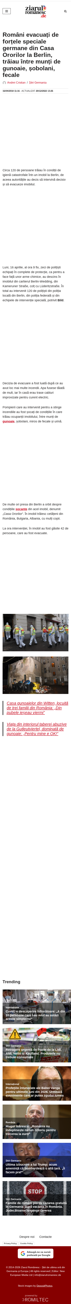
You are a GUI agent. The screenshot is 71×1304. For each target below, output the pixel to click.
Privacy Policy (10, 1243)
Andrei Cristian (16, 82)
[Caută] (65, 11)
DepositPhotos (44, 1285)
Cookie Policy (26, 1243)
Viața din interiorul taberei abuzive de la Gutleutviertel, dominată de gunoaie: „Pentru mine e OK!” (37, 729)
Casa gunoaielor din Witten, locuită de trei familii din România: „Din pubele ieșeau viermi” (37, 708)
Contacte (45, 1237)
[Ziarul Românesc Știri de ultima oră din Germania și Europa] (35, 11)
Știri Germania (38, 82)
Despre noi (26, 1237)
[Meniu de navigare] (7, 11)
